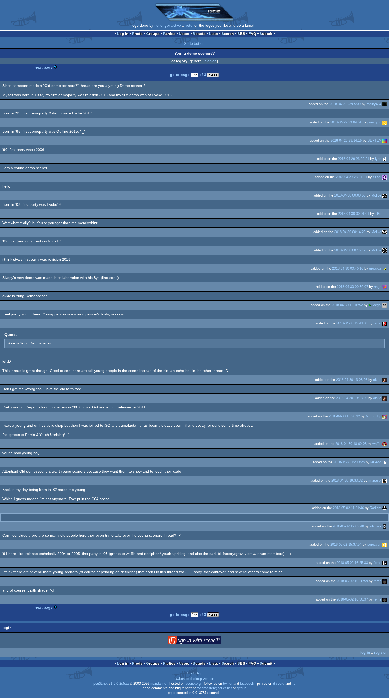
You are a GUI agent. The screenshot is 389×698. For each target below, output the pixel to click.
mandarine (158, 684)
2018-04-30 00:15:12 (349, 250)
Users (184, 34)
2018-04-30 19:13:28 (349, 462)
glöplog (211, 61)
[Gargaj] (384, 305)
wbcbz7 (375, 526)
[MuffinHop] (384, 416)
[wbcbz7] (384, 526)
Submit (266, 34)
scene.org (193, 684)
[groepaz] (384, 268)
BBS (241, 34)
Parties (169, 34)
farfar (377, 323)
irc (294, 684)
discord (278, 684)
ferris (377, 563)
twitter (227, 684)
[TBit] (384, 214)
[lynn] (384, 159)
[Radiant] (384, 508)
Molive (376, 195)
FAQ (252, 34)
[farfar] (384, 323)
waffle (376, 444)
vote (188, 25)
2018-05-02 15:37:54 (345, 544)
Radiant (375, 508)
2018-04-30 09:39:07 (352, 287)
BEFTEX (374, 141)
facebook (247, 684)
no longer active (167, 25)
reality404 (374, 104)
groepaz (375, 268)
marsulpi (374, 480)
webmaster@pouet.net (214, 688)
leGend (375, 462)
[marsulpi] (384, 480)
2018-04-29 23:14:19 (346, 141)
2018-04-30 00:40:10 (347, 268)
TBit (378, 214)
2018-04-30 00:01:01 (353, 214)
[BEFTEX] (384, 141)
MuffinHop (373, 416)
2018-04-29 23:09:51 (345, 122)
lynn (378, 159)
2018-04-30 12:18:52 (347, 305)
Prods (137, 34)
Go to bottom (195, 43)
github (241, 688)
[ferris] (384, 563)
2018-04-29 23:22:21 (353, 159)
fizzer (377, 177)
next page (44, 67)
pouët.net (100, 684)
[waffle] (384, 444)
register (380, 653)
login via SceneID (202, 641)
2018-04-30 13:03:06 (351, 380)
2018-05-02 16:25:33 (352, 563)
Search (227, 34)
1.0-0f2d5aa (120, 684)
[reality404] (384, 104)
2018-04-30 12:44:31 (352, 323)
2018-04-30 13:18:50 (351, 398)
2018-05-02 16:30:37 (352, 599)
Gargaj (376, 305)
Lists (213, 34)
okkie (377, 380)
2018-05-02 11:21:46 (348, 508)
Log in (123, 34)
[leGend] (384, 462)
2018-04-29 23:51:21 (351, 177)
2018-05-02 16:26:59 (352, 581)
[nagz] (384, 287)
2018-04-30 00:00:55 (349, 195)
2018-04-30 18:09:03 (351, 444)
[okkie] (384, 380)
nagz (377, 287)
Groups (153, 34)
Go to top (194, 673)
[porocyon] (384, 122)
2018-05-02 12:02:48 (348, 526)
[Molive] (384, 195)
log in (365, 653)
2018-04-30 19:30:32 (347, 480)
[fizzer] (384, 177)
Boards (199, 34)
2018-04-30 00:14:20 (349, 232)
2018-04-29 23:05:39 (345, 104)
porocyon (374, 122)
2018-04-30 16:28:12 (344, 416)
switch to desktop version (194, 679)
